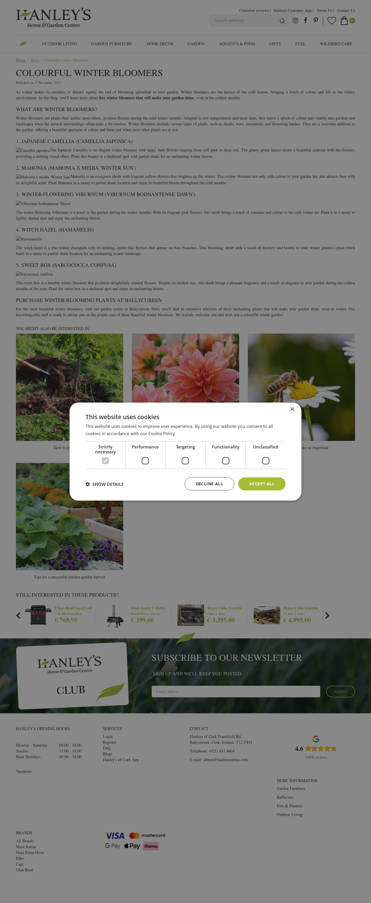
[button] (104, 484)
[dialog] (185, 451)
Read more (188, 433)
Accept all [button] (261, 483)
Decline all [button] (209, 483)
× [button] (292, 409)
